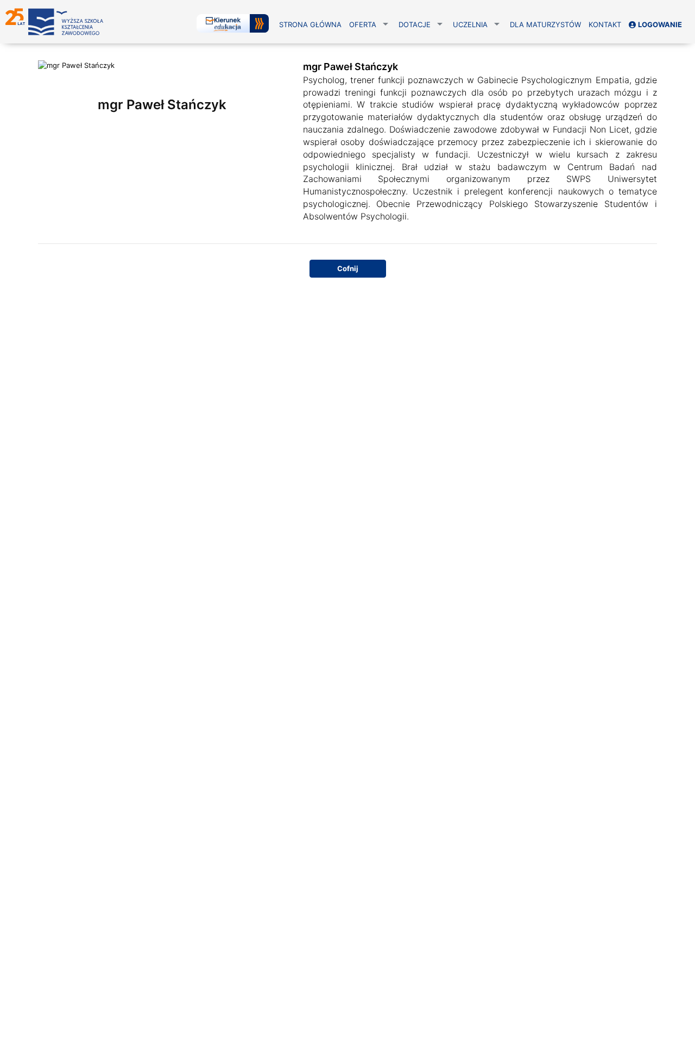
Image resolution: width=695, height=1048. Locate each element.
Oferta (362, 24)
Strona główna (310, 24)
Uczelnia (470, 24)
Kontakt (605, 24)
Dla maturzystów (545, 24)
